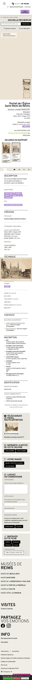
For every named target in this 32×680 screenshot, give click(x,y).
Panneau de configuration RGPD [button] (10, 668)
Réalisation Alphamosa (7, 655)
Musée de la (15, 581)
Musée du (13, 585)
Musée (25, 11)
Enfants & (7, 609)
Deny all (17, 678)
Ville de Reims (5, 651)
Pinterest (8, 545)
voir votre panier (25, 28)
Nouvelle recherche (19, 20)
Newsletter (4, 642)
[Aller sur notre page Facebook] (3, 626)
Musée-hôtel (11, 593)
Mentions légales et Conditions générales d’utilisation (15, 658)
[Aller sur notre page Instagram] (9, 626)
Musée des (10, 574)
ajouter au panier (11, 28)
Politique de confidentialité (8, 661)
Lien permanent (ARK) (9, 549)
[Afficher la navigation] (4, 4)
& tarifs (9, 638)
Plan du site (4, 665)
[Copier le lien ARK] (26, 552)
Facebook (16, 542)
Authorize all (8, 678)
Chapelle (8, 589)
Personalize (25, 678)
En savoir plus (27, 7)
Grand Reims (15, 651)
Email (16, 545)
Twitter (8, 542)
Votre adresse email (9, 508)
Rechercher (26, 24)
